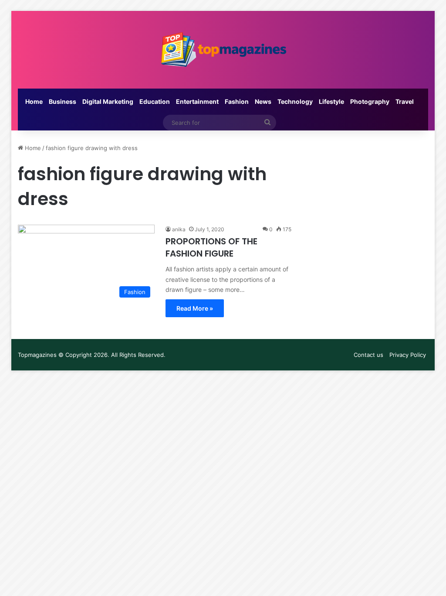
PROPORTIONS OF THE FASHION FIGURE (211, 247)
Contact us (368, 354)
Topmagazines (37, 354)
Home (34, 101)
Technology (295, 101)
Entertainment (197, 101)
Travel (404, 101)
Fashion (237, 101)
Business (62, 101)
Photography (369, 101)
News (263, 101)
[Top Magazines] (223, 49)
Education (154, 101)
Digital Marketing (107, 101)
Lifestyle (331, 101)
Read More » (194, 308)
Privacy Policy (407, 354)
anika (179, 229)
